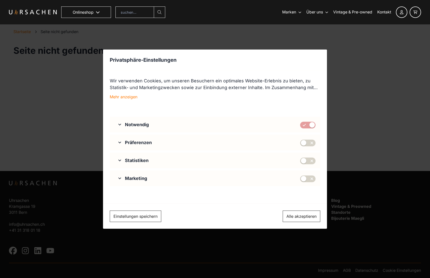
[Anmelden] (401, 12)
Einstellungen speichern (135, 216)
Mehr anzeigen (123, 96)
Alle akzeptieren (301, 216)
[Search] (159, 12)
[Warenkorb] (415, 12)
